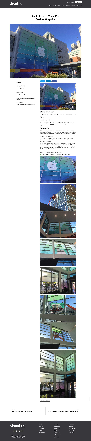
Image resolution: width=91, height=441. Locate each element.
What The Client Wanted (22, 85)
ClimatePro (52, 124)
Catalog (54, 5)
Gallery (77, 5)
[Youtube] (19, 431)
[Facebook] (16, 431)
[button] (81, 5)
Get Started (73, 5)
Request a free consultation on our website (48, 150)
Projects (63, 5)
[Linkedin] (22, 431)
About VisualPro (21, 88)
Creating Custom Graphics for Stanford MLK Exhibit (26, 94)
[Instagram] (13, 431)
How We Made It (21, 86)
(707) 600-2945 (71, 2)
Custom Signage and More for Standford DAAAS (26, 104)
